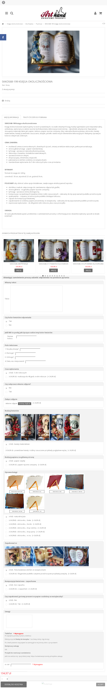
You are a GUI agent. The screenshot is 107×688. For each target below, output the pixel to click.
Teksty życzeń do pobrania (35, 117)
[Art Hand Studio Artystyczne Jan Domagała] (53, 13)
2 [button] (45, 275)
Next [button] (103, 255)
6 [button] (54, 275)
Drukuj (7, 100)
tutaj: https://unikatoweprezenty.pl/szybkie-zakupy (44, 656)
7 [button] (57, 275)
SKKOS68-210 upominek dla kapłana (88, 264)
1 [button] (42, 275)
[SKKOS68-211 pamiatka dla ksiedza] (53, 250)
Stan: (3, 85)
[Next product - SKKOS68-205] (104, 23)
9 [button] (61, 275)
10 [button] (64, 275)
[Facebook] (3, 2)
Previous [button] (3, 255)
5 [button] (52, 275)
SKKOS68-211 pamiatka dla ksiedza (53, 264)
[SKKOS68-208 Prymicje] (19, 250)
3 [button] (47, 275)
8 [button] (59, 275)
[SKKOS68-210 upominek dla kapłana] (88, 250)
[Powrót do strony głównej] (3, 24)
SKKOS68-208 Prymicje (19, 264)
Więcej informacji (11, 117)
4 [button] (49, 275)
